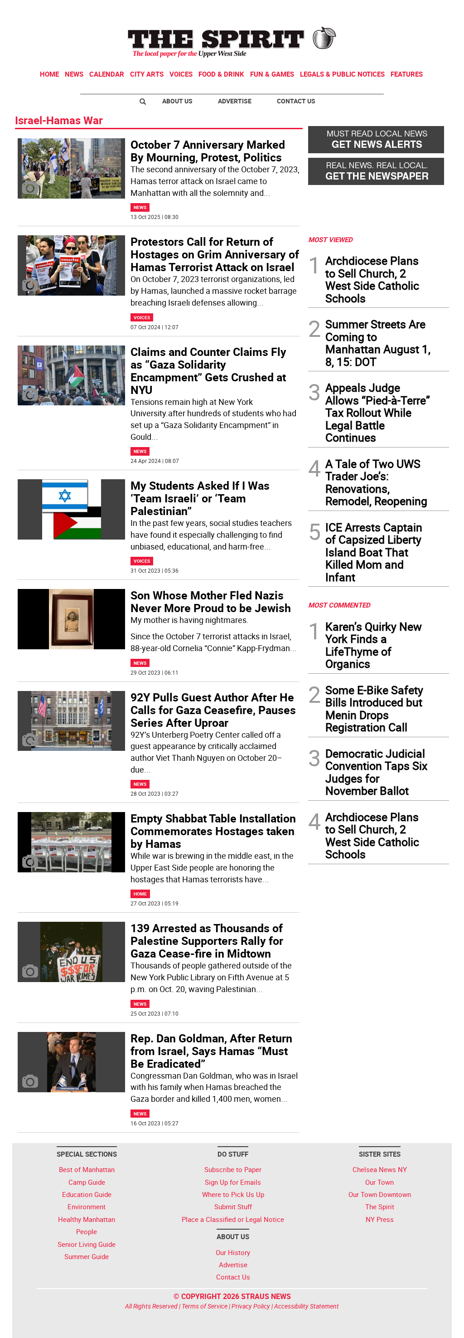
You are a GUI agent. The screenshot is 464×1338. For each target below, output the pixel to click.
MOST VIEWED (330, 239)
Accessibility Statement (306, 1306)
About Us (177, 101)
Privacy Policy (251, 1306)
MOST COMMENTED (339, 604)
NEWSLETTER (376, 10)
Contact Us (296, 101)
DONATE (427, 10)
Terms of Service (204, 1306)
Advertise (234, 101)
